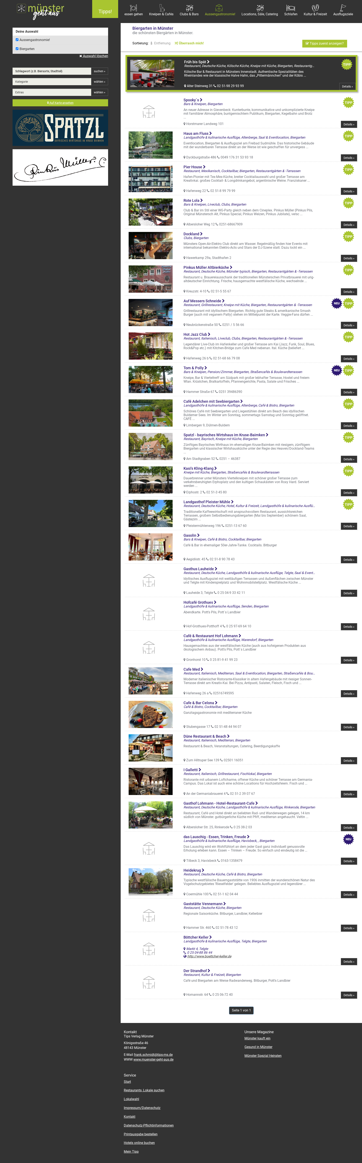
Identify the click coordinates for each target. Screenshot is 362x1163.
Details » (347, 86)
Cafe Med (192, 669)
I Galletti (191, 770)
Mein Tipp (131, 1152)
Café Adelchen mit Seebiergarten (212, 401)
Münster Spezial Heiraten (263, 1056)
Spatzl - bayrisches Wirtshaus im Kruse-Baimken (225, 435)
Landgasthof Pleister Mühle (207, 502)
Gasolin (190, 535)
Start (127, 1082)
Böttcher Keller (196, 937)
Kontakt (129, 1117)
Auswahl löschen (95, 56)
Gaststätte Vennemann (203, 904)
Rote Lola (192, 200)
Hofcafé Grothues (199, 602)
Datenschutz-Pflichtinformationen (149, 1125)
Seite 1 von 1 (241, 1010)
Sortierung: (140, 43)
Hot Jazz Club (196, 334)
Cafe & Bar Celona (199, 703)
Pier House (193, 167)
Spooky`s (192, 100)
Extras (19, 92)
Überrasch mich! (191, 43)
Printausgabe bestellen (141, 1134)
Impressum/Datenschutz (142, 1108)
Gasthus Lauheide (199, 569)
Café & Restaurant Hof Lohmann (211, 636)
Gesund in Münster (258, 1047)
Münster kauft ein (257, 1038)
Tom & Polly (194, 368)
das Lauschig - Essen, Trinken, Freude (215, 837)
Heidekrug (193, 870)
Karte (61, 102)
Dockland (192, 234)
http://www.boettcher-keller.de (209, 956)
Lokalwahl (131, 1099)
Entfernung (162, 43)
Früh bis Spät (195, 62)
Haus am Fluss (196, 133)
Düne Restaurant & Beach (205, 736)
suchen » (99, 71)
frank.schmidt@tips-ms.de (153, 1055)
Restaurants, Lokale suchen (144, 1090)
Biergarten (27, 49)
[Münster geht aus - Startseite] (43, 11)
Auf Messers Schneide (203, 301)
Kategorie (21, 81)
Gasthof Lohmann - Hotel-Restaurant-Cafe (219, 803)
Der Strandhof (196, 971)
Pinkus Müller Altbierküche (207, 267)
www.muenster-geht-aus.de (153, 1059)
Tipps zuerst (326, 43)
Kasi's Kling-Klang (199, 468)
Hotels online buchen (139, 1143)
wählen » (99, 81)
